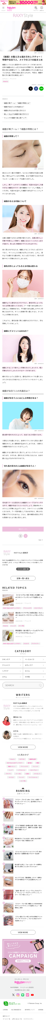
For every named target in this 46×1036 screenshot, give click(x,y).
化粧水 (27, 774)
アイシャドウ (27, 608)
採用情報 (40, 1009)
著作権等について (30, 1009)
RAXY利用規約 (14, 987)
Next (41, 540)
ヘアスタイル (21, 770)
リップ (11, 770)
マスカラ (26, 643)
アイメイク (13, 79)
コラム (4, 677)
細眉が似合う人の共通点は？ (14, 107)
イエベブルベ (38, 608)
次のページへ (23, 529)
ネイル (27, 671)
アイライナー (35, 643)
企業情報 (5, 1009)
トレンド (13, 626)
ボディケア (29, 665)
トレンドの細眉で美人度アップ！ (15, 118)
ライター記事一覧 (23, 569)
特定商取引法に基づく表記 (22, 990)
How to (5, 81)
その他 (27, 677)
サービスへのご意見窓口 (27, 987)
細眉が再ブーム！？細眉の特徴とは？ (17, 103)
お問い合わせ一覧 (17, 1019)
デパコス (11, 777)
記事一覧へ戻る (23, 578)
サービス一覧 (6, 1019)
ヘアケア (5, 671)
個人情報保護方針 (16, 1009)
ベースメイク (29, 659)
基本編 (29, 763)
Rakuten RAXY (11, 9)
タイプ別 (21, 626)
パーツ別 (18, 774)
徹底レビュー (12, 766)
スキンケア (6, 659)
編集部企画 (32, 759)
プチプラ (8, 774)
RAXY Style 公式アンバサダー (12, 608)
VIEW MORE (23, 747)
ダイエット (37, 774)
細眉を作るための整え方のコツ (15, 110)
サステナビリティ (28, 1019)
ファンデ (21, 777)
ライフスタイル (33, 777)
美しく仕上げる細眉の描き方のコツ (16, 114)
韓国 (38, 763)
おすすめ (22, 759)
